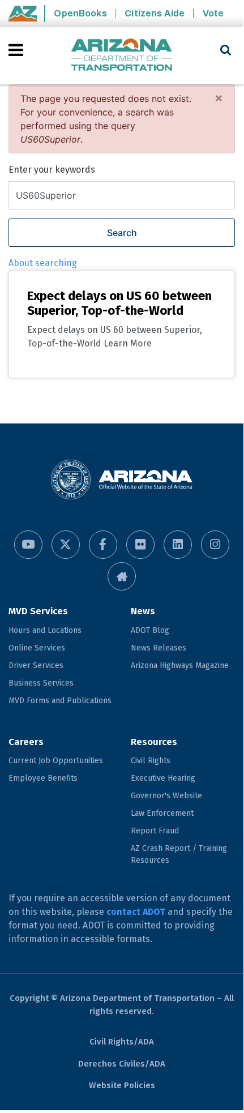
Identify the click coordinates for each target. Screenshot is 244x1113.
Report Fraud (155, 831)
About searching (42, 263)
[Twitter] (66, 544)
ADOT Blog (150, 630)
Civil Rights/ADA (121, 1042)
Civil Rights (150, 760)
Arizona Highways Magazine (180, 665)
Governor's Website (166, 795)
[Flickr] (140, 544)
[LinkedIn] (178, 544)
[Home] (121, 55)
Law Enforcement (162, 813)
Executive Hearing (163, 778)
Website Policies (122, 1085)
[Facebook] (103, 544)
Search (122, 232)
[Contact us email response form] (122, 576)
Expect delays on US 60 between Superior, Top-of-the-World (119, 303)
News (143, 611)
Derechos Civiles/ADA (121, 1064)
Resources (154, 742)
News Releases (158, 648)
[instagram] (215, 544)
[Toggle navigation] (16, 49)
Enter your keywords (51, 169)
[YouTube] (28, 544)
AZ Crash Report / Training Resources (179, 854)
